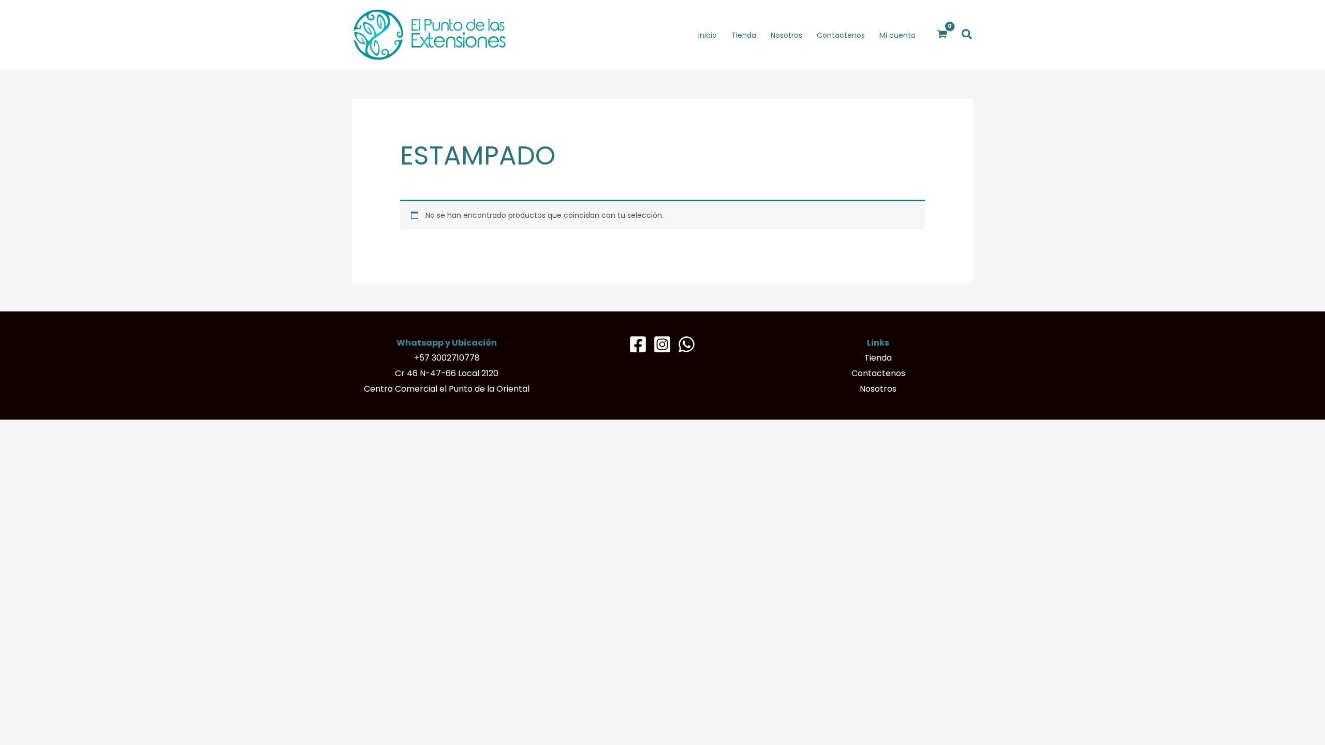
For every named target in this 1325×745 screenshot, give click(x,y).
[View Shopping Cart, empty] (942, 34)
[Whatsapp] (687, 344)
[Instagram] (662, 344)
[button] (967, 35)
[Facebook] (638, 344)
